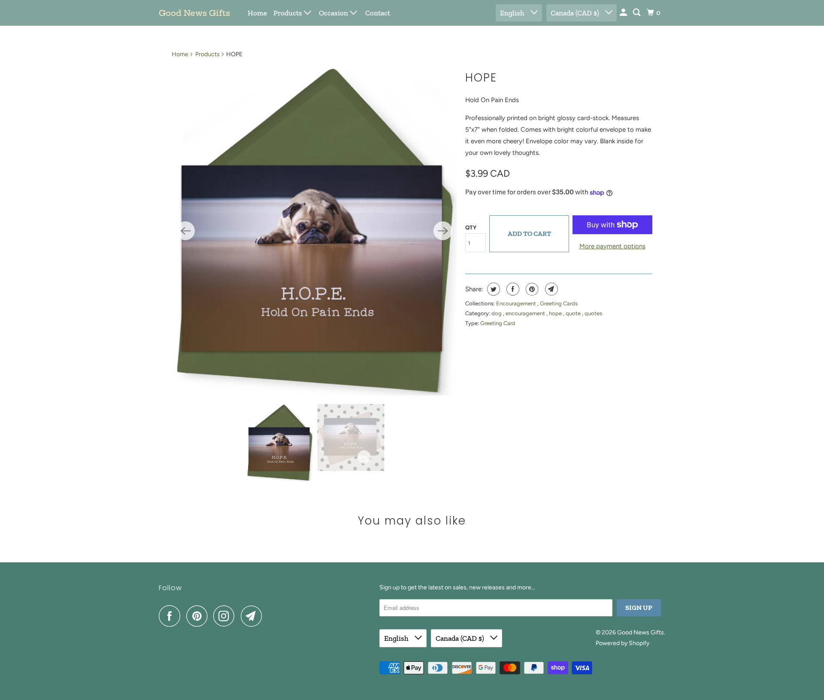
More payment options (612, 246)
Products (288, 13)
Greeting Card (497, 323)
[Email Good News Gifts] (254, 616)
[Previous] (185, 230)
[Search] (637, 12)
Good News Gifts (194, 13)
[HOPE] (314, 230)
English (513, 13)
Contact (377, 13)
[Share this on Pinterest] (531, 289)
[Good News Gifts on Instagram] (226, 616)
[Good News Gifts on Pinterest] (199, 616)
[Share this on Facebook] (511, 289)
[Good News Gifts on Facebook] (172, 616)
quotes (593, 313)
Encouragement (516, 303)
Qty (470, 227)
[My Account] (624, 12)
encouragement (526, 313)
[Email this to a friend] (550, 289)
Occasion (334, 13)
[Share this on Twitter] (492, 289)
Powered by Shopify (622, 643)
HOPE (481, 77)
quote (574, 313)
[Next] (442, 230)
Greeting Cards (559, 303)
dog (497, 313)
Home (257, 13)
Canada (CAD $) (576, 13)
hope (556, 313)
